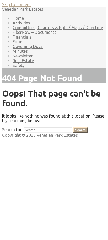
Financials (22, 37)
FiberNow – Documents (34, 32)
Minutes (20, 51)
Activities (21, 22)
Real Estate (23, 60)
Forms (19, 41)
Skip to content (16, 4)
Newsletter (23, 56)
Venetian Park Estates (22, 9)
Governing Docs (28, 46)
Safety (19, 65)
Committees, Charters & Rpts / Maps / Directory (58, 27)
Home (18, 18)
